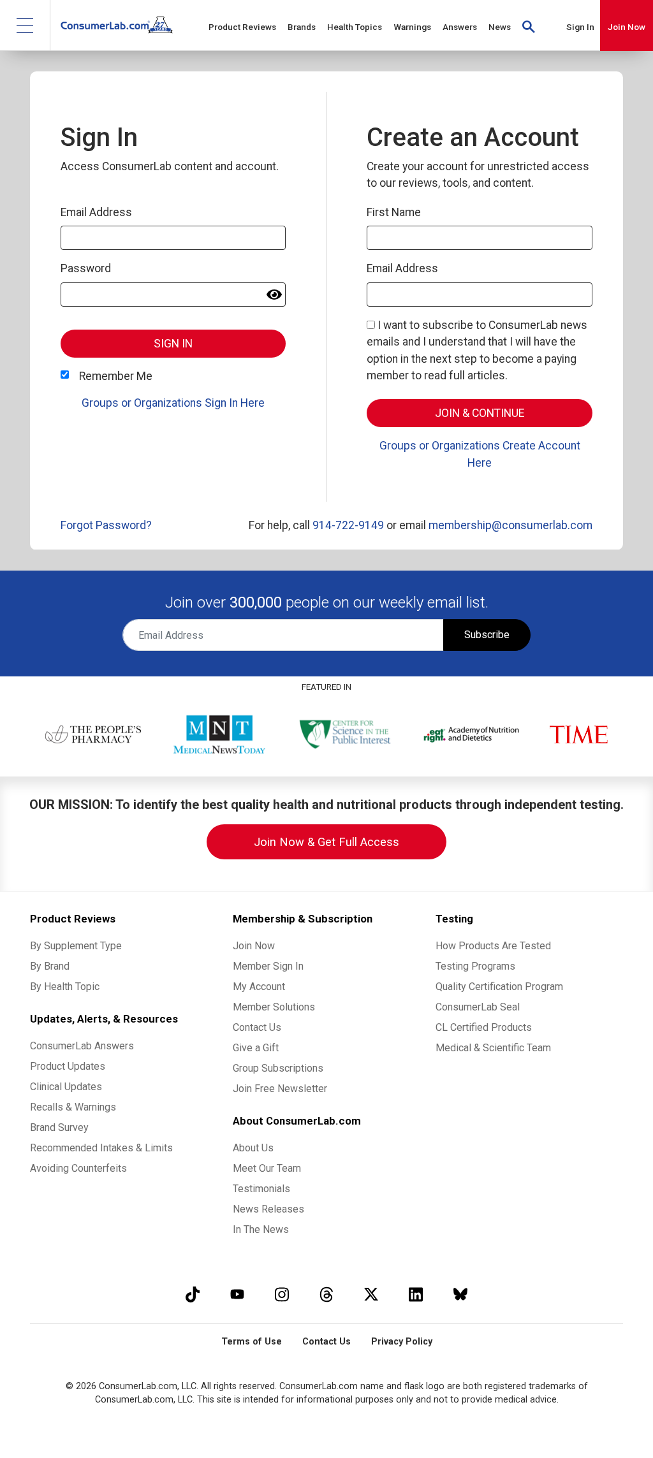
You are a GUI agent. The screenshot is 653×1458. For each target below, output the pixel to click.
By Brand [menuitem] (50, 966)
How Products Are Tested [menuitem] (493, 946)
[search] (529, 25)
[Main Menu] (25, 25)
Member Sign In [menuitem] (268, 966)
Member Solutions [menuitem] (274, 1007)
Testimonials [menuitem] (261, 1189)
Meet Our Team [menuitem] (267, 1168)
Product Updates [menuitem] (67, 1066)
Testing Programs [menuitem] (475, 966)
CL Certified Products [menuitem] (484, 1027)
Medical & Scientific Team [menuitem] (493, 1048)
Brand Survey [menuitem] (59, 1127)
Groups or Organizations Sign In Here (173, 403)
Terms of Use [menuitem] (251, 1341)
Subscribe (487, 635)
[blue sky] (460, 1294)
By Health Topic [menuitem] (64, 987)
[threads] (326, 1294)
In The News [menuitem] (261, 1229)
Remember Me (115, 376)
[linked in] (416, 1294)
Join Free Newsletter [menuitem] (280, 1089)
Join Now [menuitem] (254, 946)
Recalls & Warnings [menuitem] (73, 1107)
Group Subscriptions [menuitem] (278, 1068)
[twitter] (371, 1294)
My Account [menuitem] (259, 987)
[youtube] (237, 1294)
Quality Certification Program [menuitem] (499, 987)
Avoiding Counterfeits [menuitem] (78, 1168)
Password (86, 268)
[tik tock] (193, 1294)
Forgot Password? (106, 525)
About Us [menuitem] (253, 1148)
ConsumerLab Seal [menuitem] (478, 1007)
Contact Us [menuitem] (257, 1027)
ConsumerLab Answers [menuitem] (82, 1046)
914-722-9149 (348, 525)
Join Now (626, 27)
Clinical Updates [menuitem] (66, 1087)
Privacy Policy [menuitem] (401, 1341)
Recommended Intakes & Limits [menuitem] (101, 1148)
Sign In (580, 27)
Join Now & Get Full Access (326, 842)
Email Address (96, 212)
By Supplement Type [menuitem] (76, 946)
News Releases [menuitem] (268, 1209)
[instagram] (282, 1294)
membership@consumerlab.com (510, 525)
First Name (394, 212)
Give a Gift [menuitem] (256, 1048)
